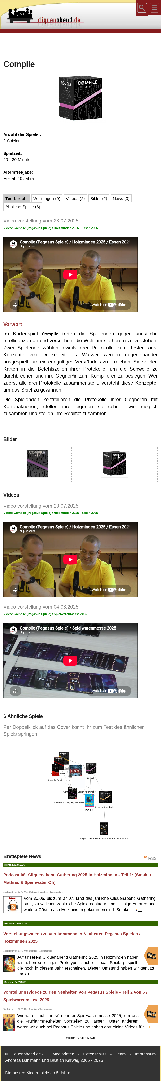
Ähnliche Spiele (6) (22, 206)
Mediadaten (63, 1054)
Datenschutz (94, 1054)
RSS (152, 858)
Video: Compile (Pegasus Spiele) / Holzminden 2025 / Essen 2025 (50, 228)
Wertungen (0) (46, 198)
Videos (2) (75, 198)
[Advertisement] (80, 45)
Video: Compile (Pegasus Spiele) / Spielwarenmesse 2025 (45, 614)
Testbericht (16, 198)
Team (121, 1054)
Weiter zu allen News (80, 1038)
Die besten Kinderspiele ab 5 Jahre (37, 1073)
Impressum (145, 1054)
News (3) (121, 198)
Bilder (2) (98, 198)
